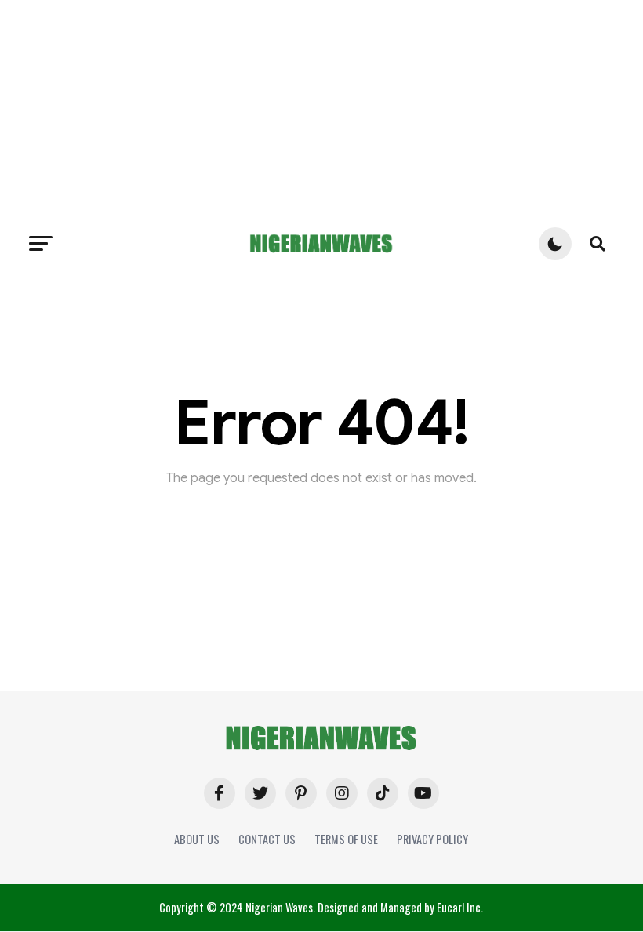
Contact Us (267, 839)
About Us (197, 839)
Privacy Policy (432, 839)
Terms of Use (346, 839)
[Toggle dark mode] (555, 243)
